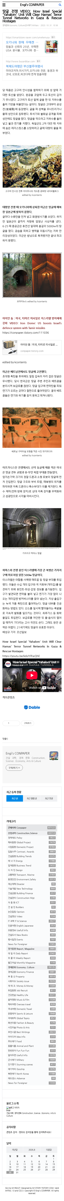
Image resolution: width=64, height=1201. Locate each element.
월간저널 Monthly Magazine (31, 962)
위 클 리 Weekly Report (31, 958)
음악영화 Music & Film (31, 999)
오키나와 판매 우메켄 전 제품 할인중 (22, 42)
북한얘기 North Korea (31, 1073)
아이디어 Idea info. (31, 1036)
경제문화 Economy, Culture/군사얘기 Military (20, 25)
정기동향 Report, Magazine (31, 948)
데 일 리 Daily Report (31, 953)
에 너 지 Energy (31, 860)
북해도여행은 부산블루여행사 (24, 66)
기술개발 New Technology (31, 888)
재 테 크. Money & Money (31, 985)
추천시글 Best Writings (31, 1032)
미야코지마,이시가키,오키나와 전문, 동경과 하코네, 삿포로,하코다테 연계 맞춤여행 (32, 72)
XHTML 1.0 (9, 1191)
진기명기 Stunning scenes (31, 1064)
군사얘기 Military (31, 1059)
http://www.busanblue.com (20, 61)
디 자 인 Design (31, 870)
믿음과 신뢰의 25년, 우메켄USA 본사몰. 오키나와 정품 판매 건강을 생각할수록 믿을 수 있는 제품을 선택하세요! (22, 48)
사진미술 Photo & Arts (31, 1027)
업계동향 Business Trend (31, 865)
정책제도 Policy (31, 837)
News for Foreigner (31, 944)
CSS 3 (21, 1191)
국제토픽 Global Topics (31, 1018)
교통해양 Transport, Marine (31, 874)
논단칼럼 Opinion (31, 911)
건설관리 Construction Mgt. (31, 897)
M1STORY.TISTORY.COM (43, 1188)
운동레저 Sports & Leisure (31, 1013)
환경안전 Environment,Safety (31, 879)
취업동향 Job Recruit (31, 990)
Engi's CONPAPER (32, 5)
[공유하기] (12, 723)
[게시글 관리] (16, 723)
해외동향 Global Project (31, 842)
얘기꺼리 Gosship (31, 1069)
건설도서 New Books (31, 934)
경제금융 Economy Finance (31, 971)
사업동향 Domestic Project (31, 847)
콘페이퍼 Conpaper (31, 827)
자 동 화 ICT (31, 902)
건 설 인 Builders (31, 907)
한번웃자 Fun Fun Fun (31, 1050)
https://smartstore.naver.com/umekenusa (28, 37)
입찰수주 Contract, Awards (31, 851)
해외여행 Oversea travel (31, 1004)
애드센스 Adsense (31, 1078)
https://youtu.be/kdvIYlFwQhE (21, 656)
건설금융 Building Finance (31, 893)
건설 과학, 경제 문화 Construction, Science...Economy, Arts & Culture (25, 759)
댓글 (4, 738)
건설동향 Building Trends (31, 856)
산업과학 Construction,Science (31, 833)
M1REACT (16, 1188)
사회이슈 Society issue (31, 981)
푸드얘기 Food (31, 1041)
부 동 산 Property (31, 976)
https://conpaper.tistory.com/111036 (25, 332)
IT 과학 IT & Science (31, 921)
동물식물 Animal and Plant (31, 1046)
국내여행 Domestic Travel (31, 1008)
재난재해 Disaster (31, 884)
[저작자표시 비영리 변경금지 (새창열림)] (38, 723)
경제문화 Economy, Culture (31, 967)
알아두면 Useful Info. (31, 1055)
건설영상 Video (31, 916)
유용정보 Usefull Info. (31, 930)
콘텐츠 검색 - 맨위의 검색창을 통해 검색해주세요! (29, 1132)
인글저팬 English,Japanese (31, 925)
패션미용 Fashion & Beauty (31, 1022)
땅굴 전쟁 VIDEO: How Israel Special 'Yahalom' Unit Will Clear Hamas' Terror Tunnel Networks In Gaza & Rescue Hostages (32, 16)
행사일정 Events (31, 939)
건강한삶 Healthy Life (31, 995)
